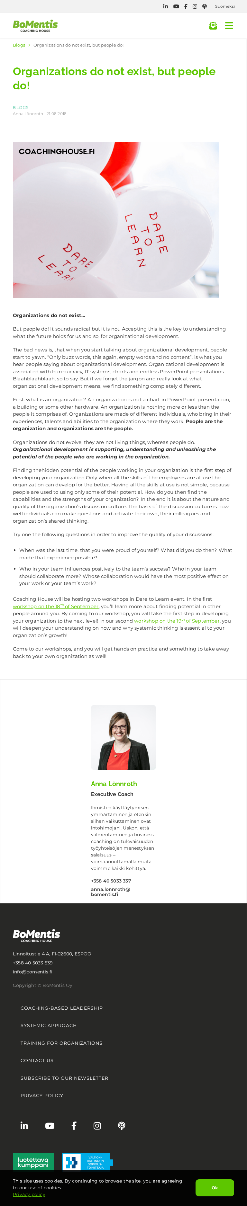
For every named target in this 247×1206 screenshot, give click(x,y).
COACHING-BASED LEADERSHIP (62, 1008)
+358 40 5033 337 (111, 880)
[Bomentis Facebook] (186, 7)
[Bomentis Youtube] (176, 7)
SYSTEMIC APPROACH (49, 1025)
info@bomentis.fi (32, 972)
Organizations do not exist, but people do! (78, 45)
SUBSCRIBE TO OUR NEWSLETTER (64, 1078)
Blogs (19, 45)
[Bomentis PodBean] (204, 7)
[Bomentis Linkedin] (165, 7)
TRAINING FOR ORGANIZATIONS (62, 1043)
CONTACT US (37, 1060)
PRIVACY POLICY (42, 1095)
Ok (215, 1187)
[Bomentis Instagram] (195, 7)
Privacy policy (29, 1194)
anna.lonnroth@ (110, 892)
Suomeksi (225, 6)
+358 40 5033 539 (33, 963)
